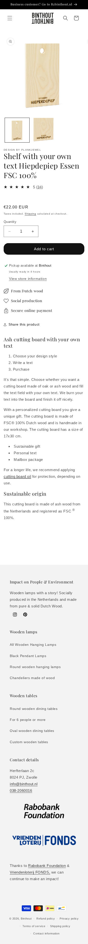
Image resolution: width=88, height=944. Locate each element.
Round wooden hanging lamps (35, 667)
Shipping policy (60, 926)
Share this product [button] (24, 324)
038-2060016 (21, 790)
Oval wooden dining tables (32, 731)
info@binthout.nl (24, 784)
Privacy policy (69, 918)
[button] (9, 18)
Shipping (30, 213)
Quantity (10, 222)
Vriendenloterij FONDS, (30, 872)
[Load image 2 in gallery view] (44, 130)
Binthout (26, 918)
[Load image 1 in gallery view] (17, 130)
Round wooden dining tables (34, 709)
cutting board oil (17, 476)
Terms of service (33, 926)
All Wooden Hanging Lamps (33, 645)
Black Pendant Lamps (28, 656)
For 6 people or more (28, 720)
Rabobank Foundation (47, 866)
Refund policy (45, 918)
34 (39, 187)
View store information (28, 279)
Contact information (46, 933)
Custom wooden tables (29, 742)
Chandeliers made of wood (32, 678)
